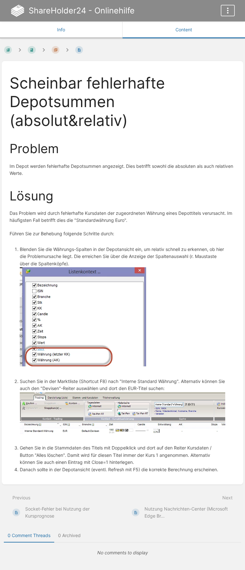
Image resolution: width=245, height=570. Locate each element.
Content (183, 29)
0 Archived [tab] (69, 535)
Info (61, 29)
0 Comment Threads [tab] (29, 535)
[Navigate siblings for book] (20, 50)
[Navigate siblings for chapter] (43, 50)
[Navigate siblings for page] (67, 50)
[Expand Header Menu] (228, 10)
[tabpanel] (122, 552)
